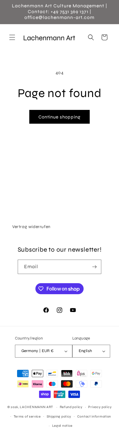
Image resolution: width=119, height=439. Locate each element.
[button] (12, 37)
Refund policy (71, 407)
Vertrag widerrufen (31, 226)
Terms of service (27, 416)
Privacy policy (100, 407)
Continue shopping (59, 117)
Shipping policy (59, 416)
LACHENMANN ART (37, 407)
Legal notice (62, 426)
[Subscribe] (94, 267)
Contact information (94, 416)
